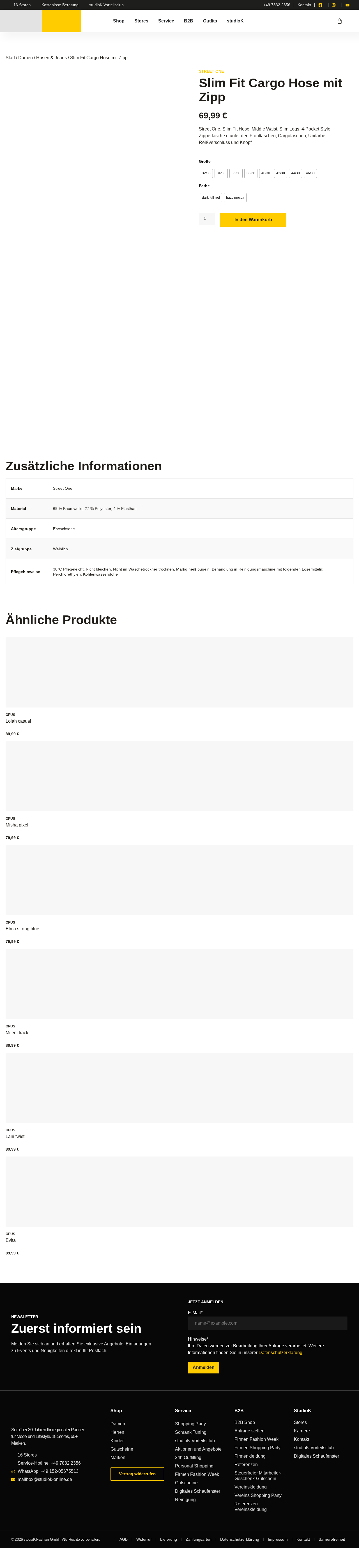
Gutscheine (122, 1449)
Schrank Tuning (190, 1432)
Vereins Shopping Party (258, 1495)
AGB (123, 1539)
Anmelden (204, 1367)
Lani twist (15, 1136)
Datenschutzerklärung (239, 1539)
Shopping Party (190, 1423)
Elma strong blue (22, 928)
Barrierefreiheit (332, 1539)
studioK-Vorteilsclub (195, 1440)
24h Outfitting (188, 1457)
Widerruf (143, 1539)
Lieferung (168, 1539)
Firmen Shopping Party (257, 1447)
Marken (118, 1457)
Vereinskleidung (250, 1487)
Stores (300, 1422)
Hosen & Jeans (51, 57)
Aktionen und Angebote (198, 1449)
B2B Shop (244, 1422)
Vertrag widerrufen (137, 1473)
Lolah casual (18, 721)
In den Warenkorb (253, 219)
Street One (211, 71)
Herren (117, 1432)
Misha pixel (17, 825)
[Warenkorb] (339, 21)
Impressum (278, 1539)
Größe (205, 161)
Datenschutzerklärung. (281, 1352)
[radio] (206, 173)
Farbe (204, 186)
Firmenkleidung (250, 1456)
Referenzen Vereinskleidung (250, 1506)
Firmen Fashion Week (197, 1474)
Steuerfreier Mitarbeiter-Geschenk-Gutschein (257, 1476)
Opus (10, 715)
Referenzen (246, 1464)
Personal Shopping (194, 1466)
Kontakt (301, 1439)
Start (10, 57)
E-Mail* (195, 1313)
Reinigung (185, 1499)
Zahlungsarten (198, 1539)
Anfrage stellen (249, 1430)
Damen (25, 57)
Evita (11, 1240)
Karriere (302, 1430)
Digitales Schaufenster (197, 1491)
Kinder (117, 1440)
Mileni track (17, 1032)
